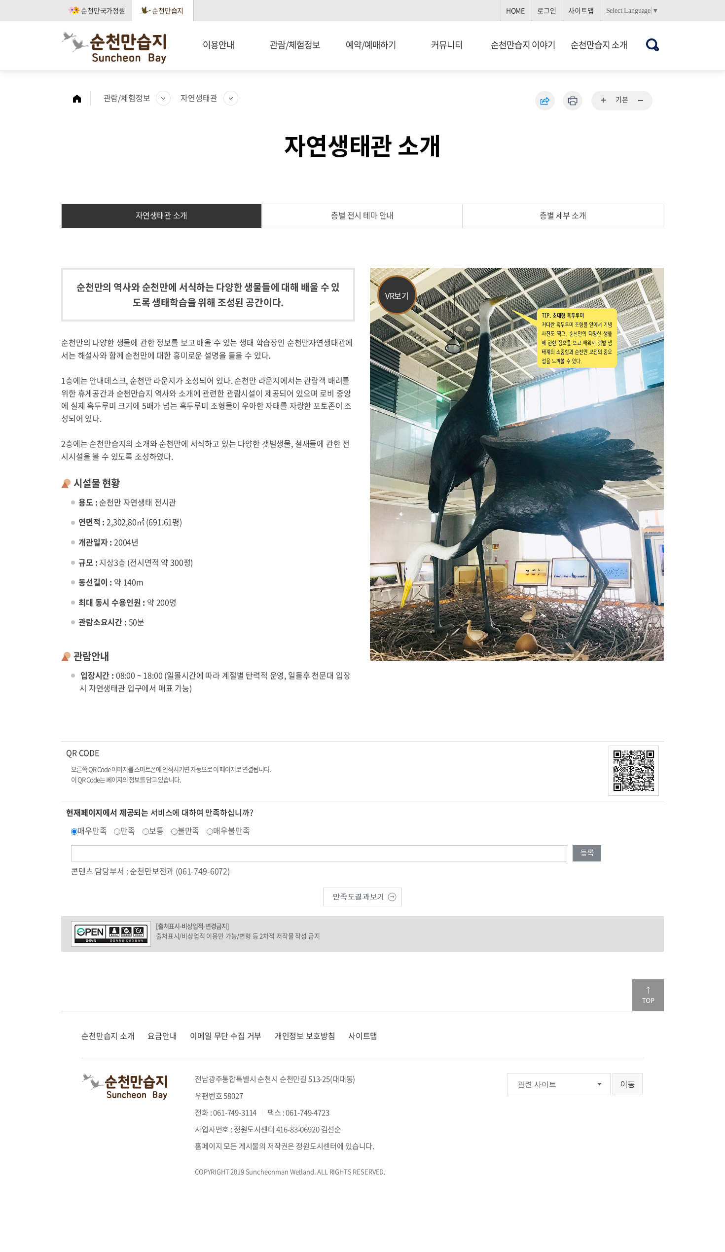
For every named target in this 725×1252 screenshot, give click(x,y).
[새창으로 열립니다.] (362, 895)
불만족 (189, 830)
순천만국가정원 (103, 10)
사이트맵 (580, 10)
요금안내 (162, 1035)
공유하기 (545, 100)
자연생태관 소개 (161, 215)
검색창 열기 (652, 44)
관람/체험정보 (295, 44)
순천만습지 (167, 10)
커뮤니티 (447, 44)
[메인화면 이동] (82, 98)
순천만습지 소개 (599, 44)
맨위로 (648, 995)
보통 (156, 830)
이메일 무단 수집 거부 (225, 1035)
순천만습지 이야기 (523, 44)
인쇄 (572, 100)
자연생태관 (199, 98)
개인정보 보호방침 (305, 1035)
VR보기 (397, 295)
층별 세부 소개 (563, 215)
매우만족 (92, 830)
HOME (515, 10)
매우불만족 (231, 830)
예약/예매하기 (371, 44)
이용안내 (218, 44)
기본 (622, 99)
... (604, 101)
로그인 (546, 10)
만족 (127, 830)
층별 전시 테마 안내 (362, 215)
